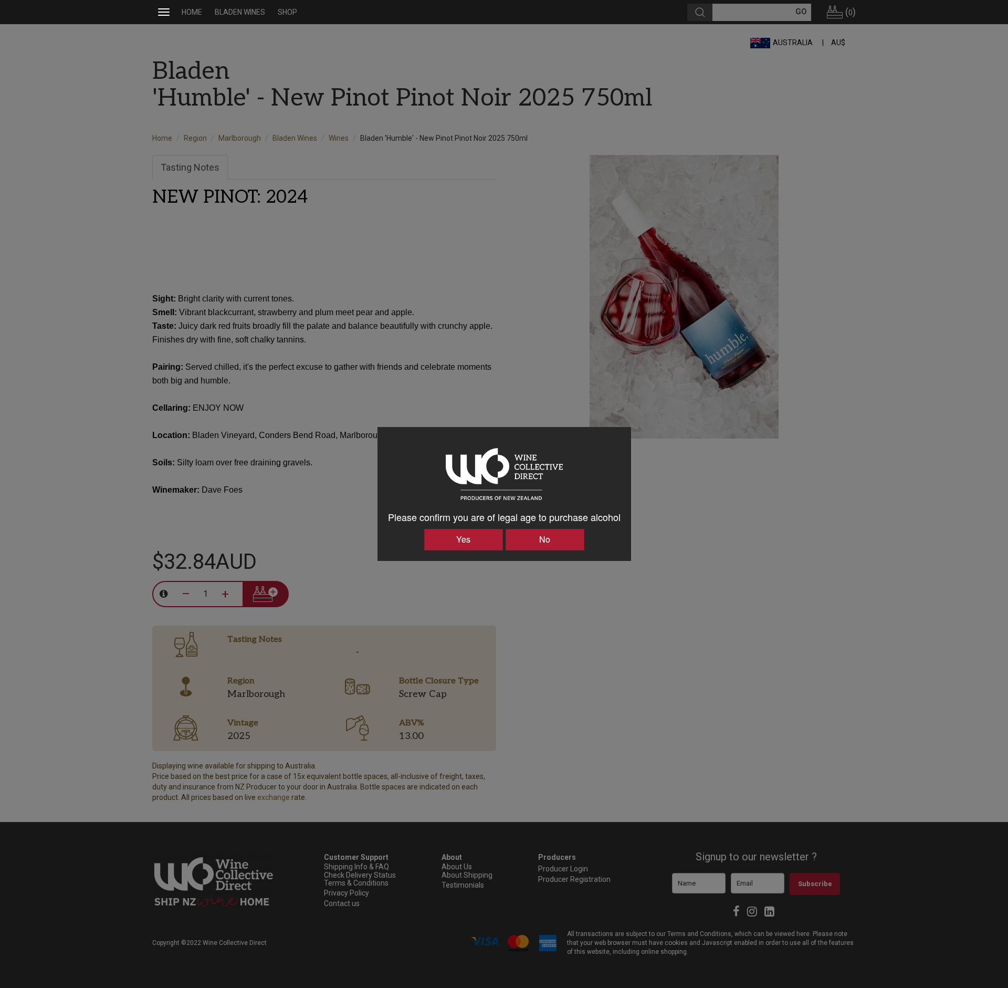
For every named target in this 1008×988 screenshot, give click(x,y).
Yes (463, 539)
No (544, 539)
